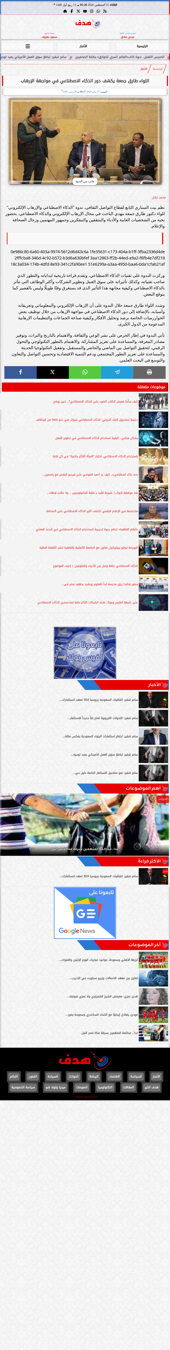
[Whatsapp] (98, 11)
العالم (14, 1076)
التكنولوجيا (105, 1087)
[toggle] (28, 46)
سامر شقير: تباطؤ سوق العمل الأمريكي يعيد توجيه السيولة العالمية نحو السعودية (57, 57)
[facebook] (20, 372)
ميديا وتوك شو (56, 1087)
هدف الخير (152, 1087)
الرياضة (93, 1076)
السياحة (53, 1076)
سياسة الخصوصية (23, 1087)
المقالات (128, 1087)
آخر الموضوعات (145, 945)
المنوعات (81, 1087)
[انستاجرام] (91, 11)
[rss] (105, 11)
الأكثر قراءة (149, 861)
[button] (9, 826)
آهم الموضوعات (143, 788)
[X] (53, 372)
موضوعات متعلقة (151, 386)
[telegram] (117, 372)
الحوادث (74, 1076)
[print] (149, 372)
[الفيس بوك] (71, 11)
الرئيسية (142, 46)
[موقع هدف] (88, 24)
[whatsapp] (85, 372)
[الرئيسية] (65, 11)
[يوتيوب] (85, 11)
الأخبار (83, 46)
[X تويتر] (78, 11)
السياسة (136, 1076)
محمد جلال (158, 197)
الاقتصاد (114, 1076)
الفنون (33, 1076)
